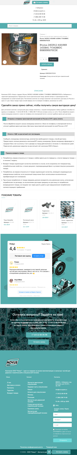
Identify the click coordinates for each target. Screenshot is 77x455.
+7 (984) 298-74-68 (34, 112)
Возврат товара (12, 393)
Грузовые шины (33, 409)
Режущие (31, 397)
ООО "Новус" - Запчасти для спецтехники (42, 452)
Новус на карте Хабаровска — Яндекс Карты (30, 295)
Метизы (30, 395)
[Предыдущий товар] (2, 82)
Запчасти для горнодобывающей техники (37, 412)
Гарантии (10, 390)
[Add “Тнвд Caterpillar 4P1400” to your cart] (13, 203)
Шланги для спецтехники (37, 392)
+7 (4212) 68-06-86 (21, 112)
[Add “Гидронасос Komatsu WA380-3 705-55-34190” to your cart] (52, 203)
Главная (42, 34)
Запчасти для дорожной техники (36, 401)
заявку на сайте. (53, 112)
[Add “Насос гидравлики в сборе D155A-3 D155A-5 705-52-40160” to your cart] (71, 203)
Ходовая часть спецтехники (37, 387)
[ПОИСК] (74, 26)
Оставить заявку (42, 2)
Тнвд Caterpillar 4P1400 (8, 221)
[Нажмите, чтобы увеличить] (5, 62)
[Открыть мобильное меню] (3, 26)
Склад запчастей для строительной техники (54, 36)
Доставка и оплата (13, 385)
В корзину (53, 59)
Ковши (30, 389)
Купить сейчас (47, 64)
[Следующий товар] (6, 82)
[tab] (38, 91)
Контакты (10, 388)
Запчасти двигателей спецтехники (35, 383)
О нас (9, 383)
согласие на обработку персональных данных (62, 434)
